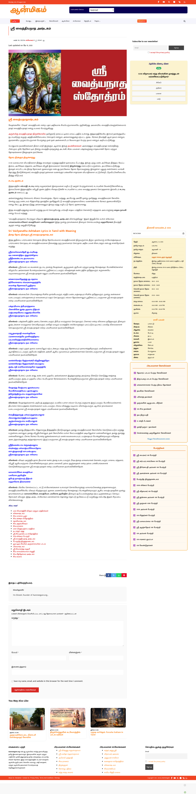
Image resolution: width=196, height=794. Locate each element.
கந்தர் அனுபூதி (110, 750)
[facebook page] (159, 1)
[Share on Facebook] (108, 575)
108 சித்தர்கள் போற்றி (146, 515)
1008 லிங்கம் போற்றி (21, 536)
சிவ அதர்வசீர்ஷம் (20, 523)
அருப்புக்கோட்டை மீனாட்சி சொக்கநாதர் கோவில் (23, 736)
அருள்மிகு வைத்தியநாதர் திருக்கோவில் (27, 134)
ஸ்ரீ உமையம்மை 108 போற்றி (149, 521)
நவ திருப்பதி (142, 415)
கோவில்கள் (53, 21)
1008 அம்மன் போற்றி (145, 509)
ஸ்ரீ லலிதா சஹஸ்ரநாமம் (69, 754)
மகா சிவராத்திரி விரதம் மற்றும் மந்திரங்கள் (30, 511)
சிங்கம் (158, 82)
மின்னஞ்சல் (75, 652)
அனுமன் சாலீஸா (111, 757)
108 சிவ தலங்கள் (144, 409)
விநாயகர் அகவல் (111, 754)
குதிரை (159, 88)
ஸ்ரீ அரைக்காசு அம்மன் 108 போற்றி (152, 473)
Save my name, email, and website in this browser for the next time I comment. (48, 681)
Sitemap (57, 778)
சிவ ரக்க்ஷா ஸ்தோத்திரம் (23, 518)
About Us (11, 778)
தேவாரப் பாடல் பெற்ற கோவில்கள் (152, 373)
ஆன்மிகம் (66, 21)
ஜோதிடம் (87, 21)
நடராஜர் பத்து (18, 531)
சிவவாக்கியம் (109, 768)
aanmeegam (166, 778)
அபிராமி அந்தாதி (66, 757)
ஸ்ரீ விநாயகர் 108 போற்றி (147, 491)
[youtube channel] (164, 1)
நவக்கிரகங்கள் (75, 146)
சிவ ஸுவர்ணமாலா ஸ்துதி (24, 551)
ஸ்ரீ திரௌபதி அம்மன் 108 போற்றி (151, 467)
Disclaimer (18, 778)
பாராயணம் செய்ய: (77, 9)
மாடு (158, 99)
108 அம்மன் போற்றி (145, 533)
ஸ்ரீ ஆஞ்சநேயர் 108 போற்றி (148, 527)
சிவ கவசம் (17, 556)
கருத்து (15, 618)
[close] (185, 785)
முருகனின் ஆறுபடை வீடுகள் (150, 403)
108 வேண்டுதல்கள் (145, 545)
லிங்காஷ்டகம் (19, 513)
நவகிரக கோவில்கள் (145, 391)
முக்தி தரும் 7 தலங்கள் (146, 427)
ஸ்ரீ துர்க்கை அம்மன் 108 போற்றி (150, 497)
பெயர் (14, 652)
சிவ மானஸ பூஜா (20, 516)
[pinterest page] (179, 1)
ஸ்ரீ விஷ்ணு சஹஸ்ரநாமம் (70, 750)
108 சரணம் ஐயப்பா (145, 539)
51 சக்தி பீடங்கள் (144, 421)
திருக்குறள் (63, 765)
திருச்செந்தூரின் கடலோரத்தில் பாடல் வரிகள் (65, 734)
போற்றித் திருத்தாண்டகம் (23, 541)
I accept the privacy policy (160, 52)
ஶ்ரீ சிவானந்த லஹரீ (21, 549)
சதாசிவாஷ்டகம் (19, 521)
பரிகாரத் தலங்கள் (144, 397)
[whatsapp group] (185, 1)
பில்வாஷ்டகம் (19, 546)
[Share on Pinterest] (124, 575)
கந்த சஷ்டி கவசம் (66, 772)
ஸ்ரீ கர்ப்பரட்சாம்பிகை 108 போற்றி (151, 461)
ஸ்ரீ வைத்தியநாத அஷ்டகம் (24, 538)
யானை (158, 93)
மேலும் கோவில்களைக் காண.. (158, 439)
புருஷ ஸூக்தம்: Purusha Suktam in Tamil (107, 734)
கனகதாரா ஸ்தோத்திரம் (114, 761)
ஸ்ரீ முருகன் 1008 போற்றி (147, 503)
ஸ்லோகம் (77, 21)
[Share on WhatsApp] (118, 575)
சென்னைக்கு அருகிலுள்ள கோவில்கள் (154, 433)
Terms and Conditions (47, 778)
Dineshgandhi (18, 590)
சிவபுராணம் (18, 526)
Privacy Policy (34, 778)
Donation (142, 21)
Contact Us (26, 778)
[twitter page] (169, 1)
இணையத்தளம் (18, 667)
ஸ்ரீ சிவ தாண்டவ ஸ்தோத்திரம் (25, 533)
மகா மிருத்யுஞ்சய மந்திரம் (24, 528)
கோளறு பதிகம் (65, 768)
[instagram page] (174, 1)
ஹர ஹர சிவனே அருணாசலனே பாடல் (29, 544)
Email (147, 751)
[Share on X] (113, 575)
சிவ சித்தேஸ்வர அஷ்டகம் (23, 554)
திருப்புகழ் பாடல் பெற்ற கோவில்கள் (152, 379)
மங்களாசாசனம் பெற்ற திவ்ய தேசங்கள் (154, 385)
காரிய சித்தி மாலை (112, 772)
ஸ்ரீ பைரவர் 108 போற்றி (146, 455)
